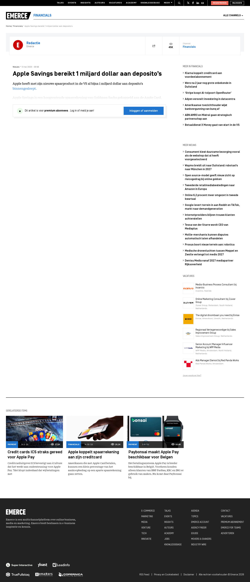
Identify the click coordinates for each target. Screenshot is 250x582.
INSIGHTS (168, 522)
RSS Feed (144, 574)
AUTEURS (169, 528)
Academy (131, 3)
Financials (17, 26)
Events (72, 3)
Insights (85, 3)
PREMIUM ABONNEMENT (232, 522)
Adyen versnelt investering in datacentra (210, 99)
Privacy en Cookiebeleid (166, 574)
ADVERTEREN (227, 533)
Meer (167, 3)
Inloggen (237, 3)
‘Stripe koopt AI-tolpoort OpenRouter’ (208, 93)
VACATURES (227, 516)
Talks (60, 3)
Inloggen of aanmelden (143, 111)
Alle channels (232, 15)
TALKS (167, 511)
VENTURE (146, 528)
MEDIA (144, 522)
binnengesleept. (25, 88)
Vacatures (115, 3)
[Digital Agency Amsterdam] (19, 565)
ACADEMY (169, 533)
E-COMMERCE (148, 511)
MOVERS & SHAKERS (201, 539)
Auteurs (100, 3)
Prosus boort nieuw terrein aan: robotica (210, 244)
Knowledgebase (150, 3)
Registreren (219, 3)
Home (9, 26)
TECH (144, 533)
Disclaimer (189, 574)
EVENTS (168, 516)
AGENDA (195, 511)
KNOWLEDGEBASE (173, 544)
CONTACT (225, 511)
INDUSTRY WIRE (198, 544)
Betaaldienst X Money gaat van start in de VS (212, 125)
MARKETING (147, 516)
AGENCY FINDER (198, 528)
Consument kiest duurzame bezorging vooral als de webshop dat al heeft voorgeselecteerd (212, 156)
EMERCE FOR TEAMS (231, 528)
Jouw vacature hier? (192, 376)
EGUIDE (194, 533)
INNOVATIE (146, 539)
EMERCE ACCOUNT (200, 522)
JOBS (167, 539)
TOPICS (194, 516)
